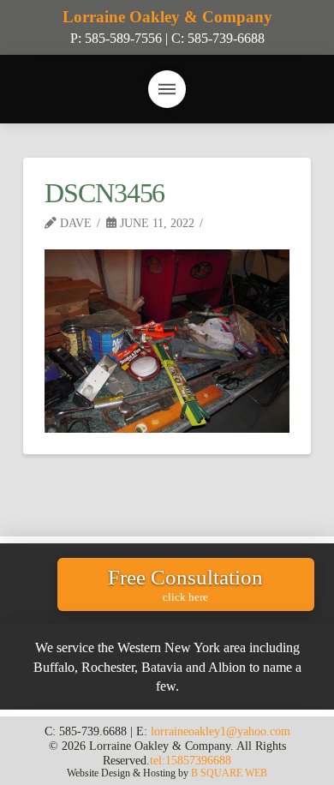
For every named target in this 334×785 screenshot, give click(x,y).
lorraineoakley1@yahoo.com (220, 731)
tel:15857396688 (190, 760)
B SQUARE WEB (229, 773)
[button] (167, 89)
